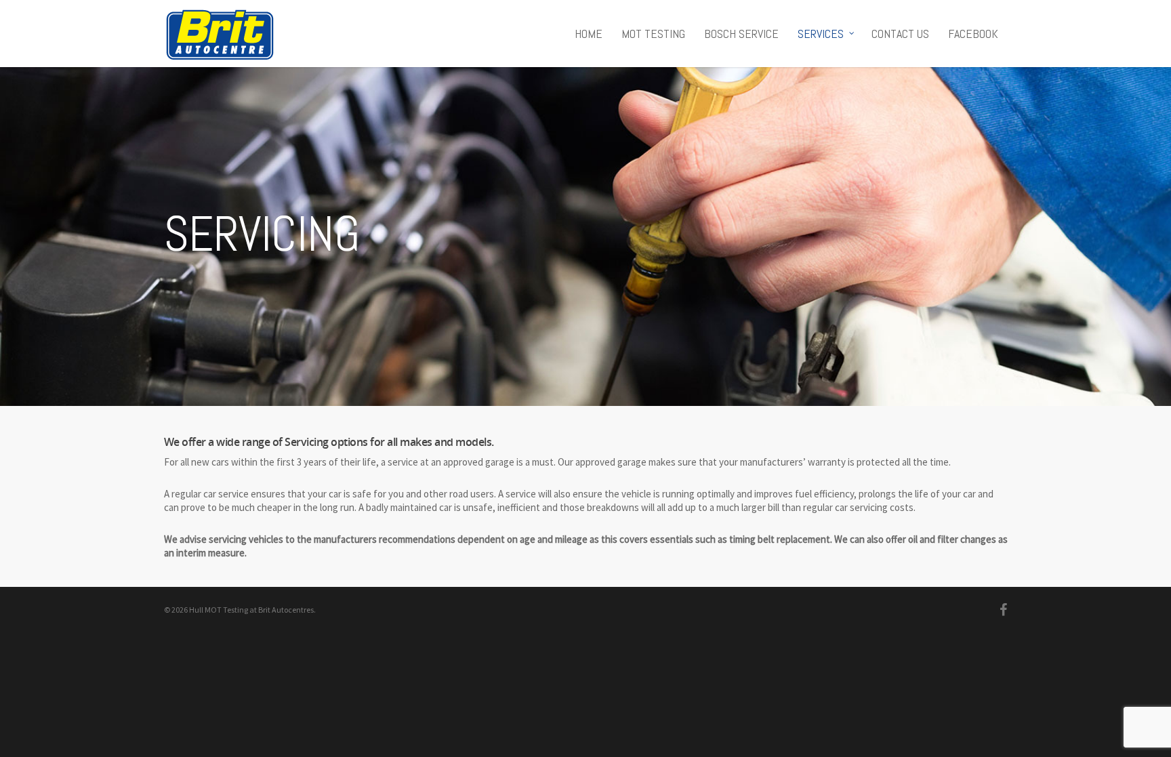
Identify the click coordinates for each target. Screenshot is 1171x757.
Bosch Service (741, 33)
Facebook (973, 33)
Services (821, 33)
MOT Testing (653, 33)
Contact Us (900, 33)
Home (588, 33)
